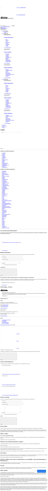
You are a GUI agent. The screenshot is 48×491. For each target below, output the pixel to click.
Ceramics (7, 55)
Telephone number (5, 259)
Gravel (3, 198)
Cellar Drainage (4, 181)
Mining (3, 162)
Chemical (7, 56)
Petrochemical (8, 59)
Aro (6, 39)
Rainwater (3, 218)
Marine (7, 104)
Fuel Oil (3, 194)
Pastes (3, 213)
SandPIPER (8, 42)
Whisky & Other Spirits (5, 227)
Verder (7, 43)
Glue (6, 71)
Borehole (3, 177)
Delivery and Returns (5, 322)
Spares (3, 79)
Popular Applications (7, 64)
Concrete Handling (5, 184)
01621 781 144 (6, 304)
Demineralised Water (5, 188)
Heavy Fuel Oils (4, 199)
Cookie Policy (4, 321)
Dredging (3, 191)
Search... (1, 25)
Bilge (3, 175)
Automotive (8, 53)
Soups (3, 225)
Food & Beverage (8, 57)
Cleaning (3, 183)
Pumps (3, 33)
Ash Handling (4, 171)
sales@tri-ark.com (5, 306)
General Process (4, 195)
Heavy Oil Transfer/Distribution (7, 200)
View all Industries (7, 63)
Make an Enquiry (10, 18)
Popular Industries (6, 49)
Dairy (3, 158)
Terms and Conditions (5, 323)
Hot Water (3, 201)
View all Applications (7, 77)
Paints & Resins (8, 73)
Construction (4, 157)
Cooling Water (4, 187)
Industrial (7, 58)
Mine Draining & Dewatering (6, 207)
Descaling (3, 189)
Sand (3, 220)
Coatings (3, 156)
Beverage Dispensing (5, 174)
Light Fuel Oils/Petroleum (6, 203)
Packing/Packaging (5, 163)
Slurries (3, 223)
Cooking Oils (4, 186)
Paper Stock (4, 212)
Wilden (7, 45)
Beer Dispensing (4, 173)
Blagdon (7, 85)
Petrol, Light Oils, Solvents (10, 74)
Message (3, 412)
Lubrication (4, 205)
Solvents (7, 76)
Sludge (3, 222)
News (3, 126)
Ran (6, 41)
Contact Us (4, 127)
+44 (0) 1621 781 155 (5, 305)
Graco (7, 86)
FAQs (5, 32)
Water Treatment (8, 61)
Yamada (7, 91)
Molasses (3, 208)
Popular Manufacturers (7, 34)
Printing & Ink (8, 60)
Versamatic (7, 44)
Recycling (3, 166)
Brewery (7, 69)
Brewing (7, 54)
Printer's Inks (8, 75)
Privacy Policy (4, 320)
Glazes (3, 196)
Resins (3, 219)
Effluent (7, 116)
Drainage (3, 190)
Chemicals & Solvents (9, 70)
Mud (3, 209)
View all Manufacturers (7, 47)
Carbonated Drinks (5, 179)
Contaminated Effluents (5, 185)
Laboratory (4, 202)
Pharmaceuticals (4, 215)
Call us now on (5, 26)
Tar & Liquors (4, 226)
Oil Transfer (8, 72)
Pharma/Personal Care (5, 164)
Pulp (3, 217)
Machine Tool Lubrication (6, 206)
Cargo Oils (3, 180)
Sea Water (3, 221)
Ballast (3, 172)
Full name (3, 256)
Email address (4, 257)
